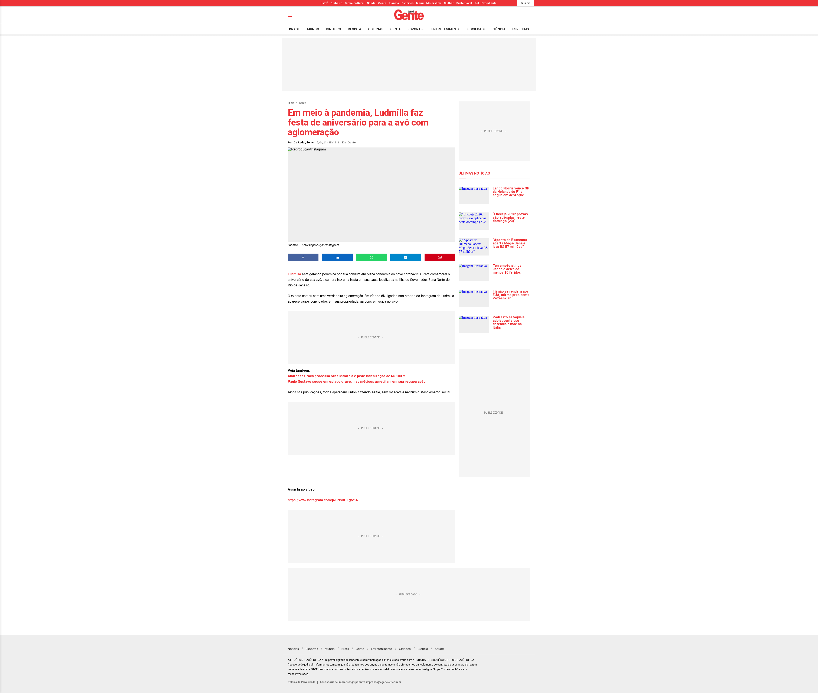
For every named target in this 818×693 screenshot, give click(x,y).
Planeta (394, 3)
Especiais (520, 29)
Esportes (407, 3)
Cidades (405, 649)
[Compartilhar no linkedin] (337, 257)
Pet (477, 3)
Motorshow (433, 3)
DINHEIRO (333, 29)
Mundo (313, 29)
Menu (420, 3)
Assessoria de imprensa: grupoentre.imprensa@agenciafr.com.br (360, 682)
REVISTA (354, 29)
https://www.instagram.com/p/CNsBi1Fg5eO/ (323, 500)
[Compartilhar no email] (440, 257)
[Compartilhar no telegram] (405, 257)
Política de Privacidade (301, 682)
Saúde (371, 3)
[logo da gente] (409, 15)
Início (291, 102)
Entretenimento (446, 29)
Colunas (375, 29)
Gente (382, 3)
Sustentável (464, 3)
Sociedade (476, 29)
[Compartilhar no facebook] (303, 257)
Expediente (489, 3)
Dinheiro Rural (354, 3)
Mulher (449, 3)
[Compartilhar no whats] (371, 257)
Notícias (293, 649)
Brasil (294, 29)
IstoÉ (324, 3)
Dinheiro (336, 3)
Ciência (499, 29)
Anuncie (525, 3)
